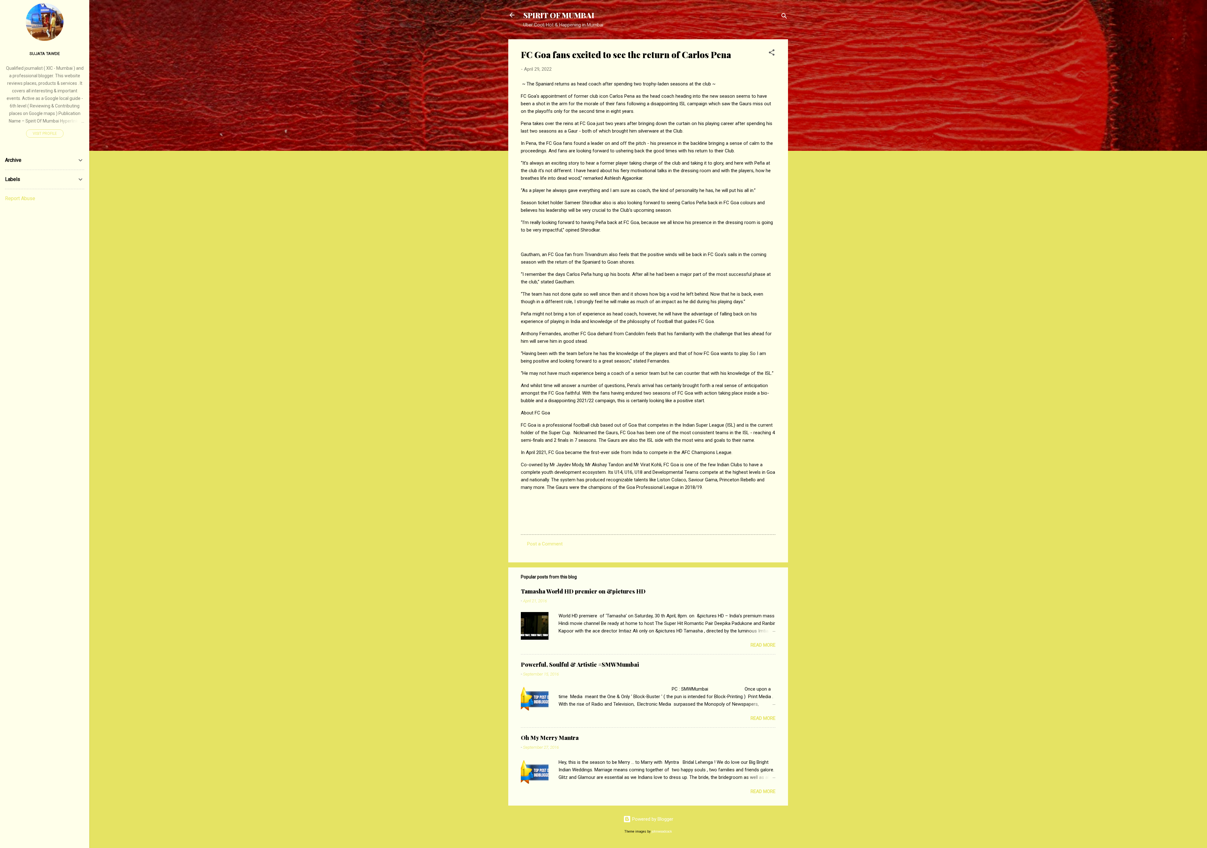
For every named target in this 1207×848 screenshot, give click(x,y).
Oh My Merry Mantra (550, 737)
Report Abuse (20, 198)
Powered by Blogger (652, 819)
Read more (763, 645)
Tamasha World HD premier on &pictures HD (583, 591)
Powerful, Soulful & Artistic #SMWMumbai (580, 664)
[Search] (784, 17)
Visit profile (45, 133)
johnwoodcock (662, 831)
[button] (771, 53)
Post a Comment (545, 544)
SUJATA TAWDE (45, 53)
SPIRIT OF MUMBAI (558, 15)
